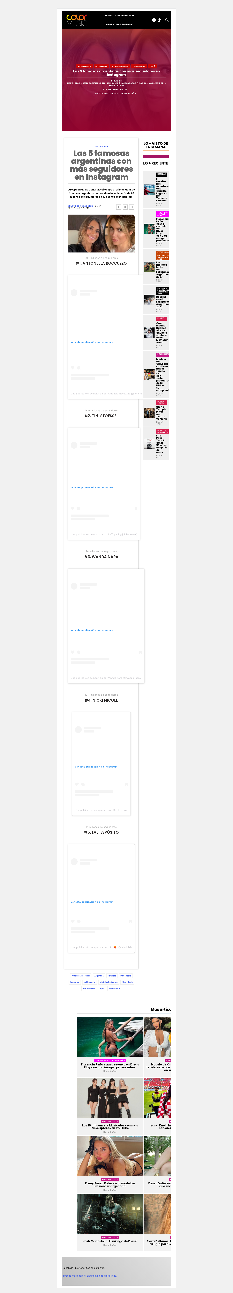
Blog (78, 83)
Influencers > (163, 355)
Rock (162, 403)
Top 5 (152, 66)
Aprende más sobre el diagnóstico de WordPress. (89, 1275)
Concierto (162, 432)
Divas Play (161, 215)
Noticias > (161, 175)
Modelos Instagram (109, 982)
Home (70, 83)
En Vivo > (162, 288)
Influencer (101, 66)
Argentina (99, 976)
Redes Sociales (120, 66)
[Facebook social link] (118, 207)
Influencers (84, 66)
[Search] (167, 20)
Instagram (74, 982)
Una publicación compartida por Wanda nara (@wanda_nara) (106, 677)
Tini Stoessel (89, 988)
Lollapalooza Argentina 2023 (164, 257)
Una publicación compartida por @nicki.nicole (101, 810)
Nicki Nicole (127, 982)
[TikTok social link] (159, 20)
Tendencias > (101, 1060)
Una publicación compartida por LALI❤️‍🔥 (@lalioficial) (101, 947)
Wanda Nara (114, 988)
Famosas (112, 976)
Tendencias (138, 66)
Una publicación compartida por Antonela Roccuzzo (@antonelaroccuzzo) (113, 393)
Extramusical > (164, 253)
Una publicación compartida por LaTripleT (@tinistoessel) (104, 534)
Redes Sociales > (110, 1121)
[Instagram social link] (154, 20)
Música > (160, 319)
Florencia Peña (116, 1060)
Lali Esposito (89, 982)
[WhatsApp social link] (131, 207)
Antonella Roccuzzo (81, 976)
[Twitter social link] (125, 207)
